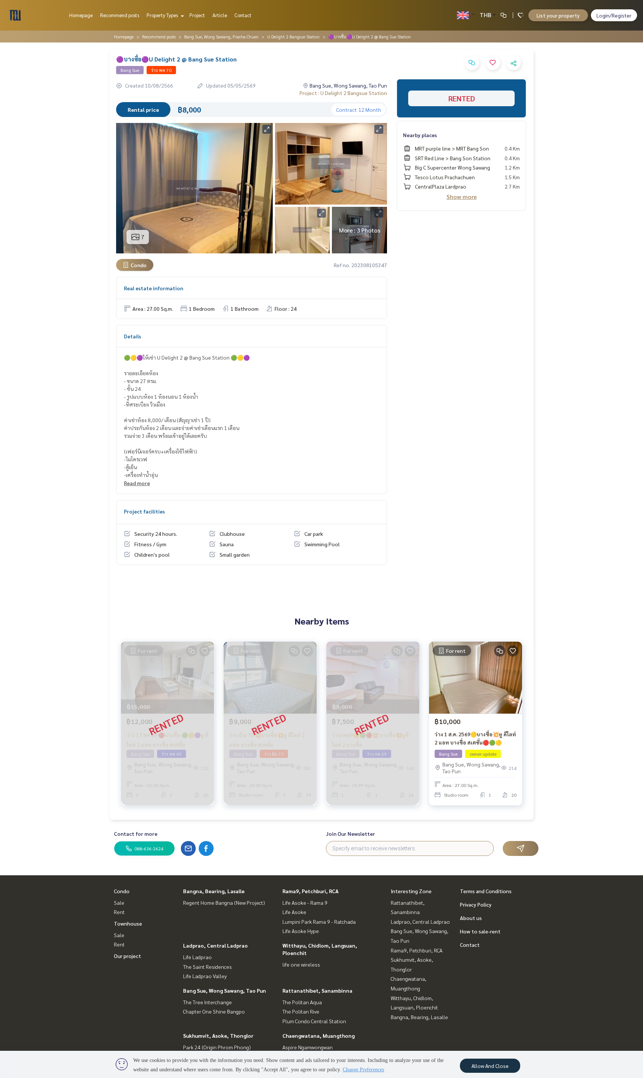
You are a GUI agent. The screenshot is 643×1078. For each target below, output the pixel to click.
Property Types (163, 15)
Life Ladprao (197, 957)
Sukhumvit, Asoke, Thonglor (218, 1035)
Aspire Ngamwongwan (307, 1047)
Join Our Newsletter (350, 833)
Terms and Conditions (486, 891)
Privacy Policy (476, 904)
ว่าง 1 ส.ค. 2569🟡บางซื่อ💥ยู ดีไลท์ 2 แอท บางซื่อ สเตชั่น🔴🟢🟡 (475, 738)
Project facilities (144, 511)
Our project (127, 955)
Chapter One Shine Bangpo (214, 1011)
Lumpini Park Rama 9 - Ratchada (319, 921)
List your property (558, 15)
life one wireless (301, 964)
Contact (243, 15)
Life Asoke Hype (300, 930)
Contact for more (135, 833)
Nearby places (420, 135)
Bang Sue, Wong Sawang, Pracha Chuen (221, 36)
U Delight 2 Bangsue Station (293, 36)
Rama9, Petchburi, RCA (310, 891)
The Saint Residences (207, 966)
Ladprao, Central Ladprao (215, 945)
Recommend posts (119, 15)
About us (471, 917)
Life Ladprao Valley (205, 976)
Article (219, 15)
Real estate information (153, 288)
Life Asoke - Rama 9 (304, 902)
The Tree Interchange (207, 1002)
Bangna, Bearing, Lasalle (213, 891)
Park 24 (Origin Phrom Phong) (217, 1047)
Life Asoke (294, 911)
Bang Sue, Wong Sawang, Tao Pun (224, 990)
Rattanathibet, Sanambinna (317, 990)
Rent (119, 911)
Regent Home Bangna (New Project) (224, 902)
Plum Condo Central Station (314, 1021)
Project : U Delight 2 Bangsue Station (343, 92)
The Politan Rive (300, 1011)
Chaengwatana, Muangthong (318, 1035)
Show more (462, 196)
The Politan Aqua (302, 1002)
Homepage (81, 15)
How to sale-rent (480, 931)
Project (197, 15)
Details (132, 336)
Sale (119, 902)
